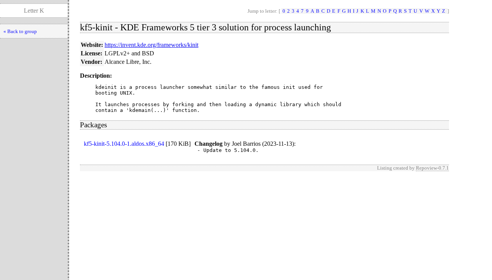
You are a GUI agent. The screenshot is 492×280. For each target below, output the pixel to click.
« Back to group (20, 31)
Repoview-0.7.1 (432, 168)
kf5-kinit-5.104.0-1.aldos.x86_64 (124, 143)
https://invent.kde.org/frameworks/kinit (151, 45)
